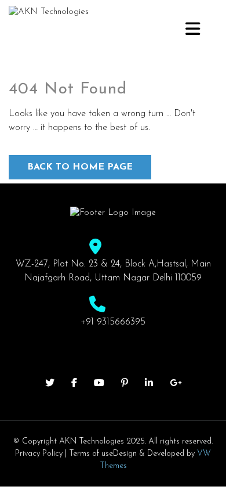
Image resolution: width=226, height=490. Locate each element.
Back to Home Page (80, 167)
